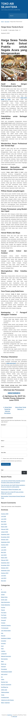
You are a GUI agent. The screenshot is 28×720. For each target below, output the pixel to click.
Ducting (3, 607)
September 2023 (5, 570)
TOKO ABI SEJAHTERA (9, 5)
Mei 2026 (3, 521)
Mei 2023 (3, 580)
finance (3, 610)
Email (2, 446)
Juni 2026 (3, 519)
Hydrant (3, 622)
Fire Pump (3, 615)
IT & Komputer (4, 628)
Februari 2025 (4, 560)
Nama (2, 440)
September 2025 (5, 542)
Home (2, 21)
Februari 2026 (4, 529)
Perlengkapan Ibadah (6, 671)
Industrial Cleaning (6, 625)
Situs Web (3, 452)
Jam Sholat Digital (6, 630)
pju (2, 677)
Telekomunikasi (5, 692)
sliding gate (4, 689)
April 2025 (4, 555)
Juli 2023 (3, 575)
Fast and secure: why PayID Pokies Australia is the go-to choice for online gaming (13, 486)
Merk (2, 661)
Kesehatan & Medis (6, 638)
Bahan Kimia (4, 597)
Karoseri (3, 635)
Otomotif (3, 666)
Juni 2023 (3, 578)
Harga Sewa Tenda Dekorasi (20, 408)
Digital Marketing (5, 604)
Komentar (3, 424)
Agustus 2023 (4, 573)
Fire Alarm (3, 612)
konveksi (3, 643)
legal (2, 648)
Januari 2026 (4, 532)
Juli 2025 (3, 547)
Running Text (4, 682)
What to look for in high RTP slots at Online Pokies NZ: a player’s (12, 492)
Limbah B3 (4, 653)
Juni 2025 (3, 550)
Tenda (2, 695)
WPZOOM (15, 716)
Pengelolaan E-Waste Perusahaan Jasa (11, 489)
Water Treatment (5, 702)
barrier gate (4, 599)
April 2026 (4, 524)
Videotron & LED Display (7, 700)
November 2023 (5, 565)
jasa (2, 633)
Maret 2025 (4, 557)
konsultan (3, 640)
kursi (2, 646)
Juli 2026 (3, 516)
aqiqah (3, 594)
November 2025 (5, 537)
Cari (2, 470)
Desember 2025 (5, 534)
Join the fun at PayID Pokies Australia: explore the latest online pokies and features (13, 481)
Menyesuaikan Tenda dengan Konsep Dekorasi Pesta (13, 497)
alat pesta (7, 21)
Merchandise (4, 659)
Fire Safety (4, 617)
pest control (4, 674)
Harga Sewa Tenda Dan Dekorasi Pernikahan (7, 410)
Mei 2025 (3, 552)
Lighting (3, 651)
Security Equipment (6, 684)
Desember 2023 (5, 562)
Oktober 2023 (4, 568)
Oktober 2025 (4, 539)
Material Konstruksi (6, 656)
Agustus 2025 (4, 544)
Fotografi (3, 620)
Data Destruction (5, 602)
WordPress (9, 714)
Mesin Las (3, 664)
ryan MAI (5, 30)
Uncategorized (5, 697)
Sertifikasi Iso (4, 687)
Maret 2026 (4, 526)
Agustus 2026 (4, 513)
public (2, 679)
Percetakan (4, 669)
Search (24, 15)
